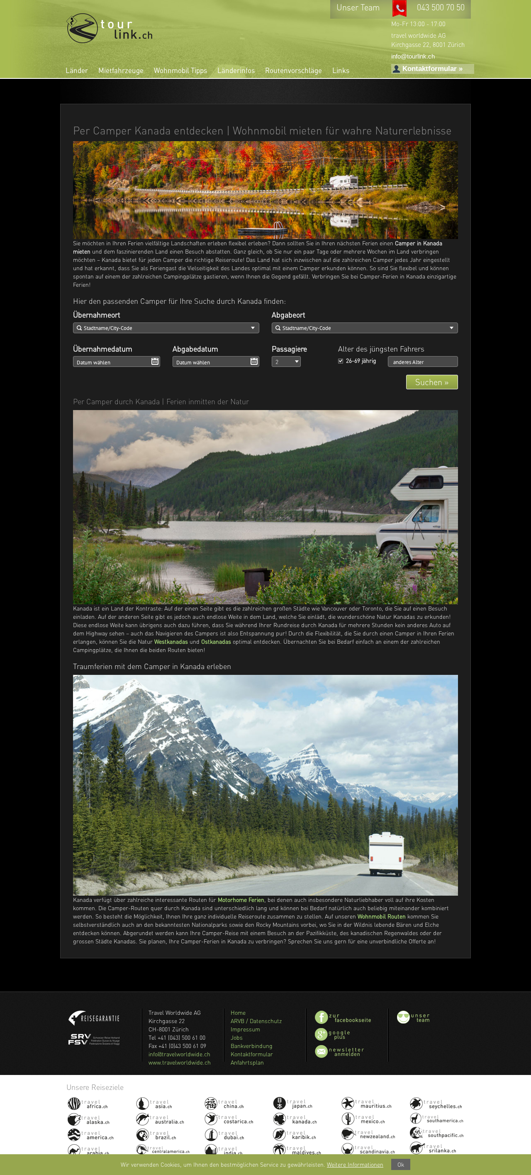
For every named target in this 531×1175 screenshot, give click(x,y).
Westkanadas (171, 641)
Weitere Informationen (355, 1164)
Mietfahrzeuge (121, 70)
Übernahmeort (96, 314)
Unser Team (359, 7)
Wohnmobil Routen (382, 916)
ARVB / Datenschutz (256, 1020)
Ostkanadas (216, 641)
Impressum (245, 1029)
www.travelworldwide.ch (180, 1062)
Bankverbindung (252, 1045)
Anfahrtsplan (247, 1062)
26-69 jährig (361, 360)
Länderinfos (236, 70)
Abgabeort (288, 314)
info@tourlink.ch (413, 56)
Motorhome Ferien (241, 899)
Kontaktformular (252, 1054)
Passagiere (289, 348)
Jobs (237, 1037)
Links (340, 70)
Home (238, 1012)
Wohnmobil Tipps (180, 70)
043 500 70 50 (441, 7)
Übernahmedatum (102, 348)
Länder (77, 70)
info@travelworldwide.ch (179, 1054)
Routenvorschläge (293, 70)
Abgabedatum (195, 348)
